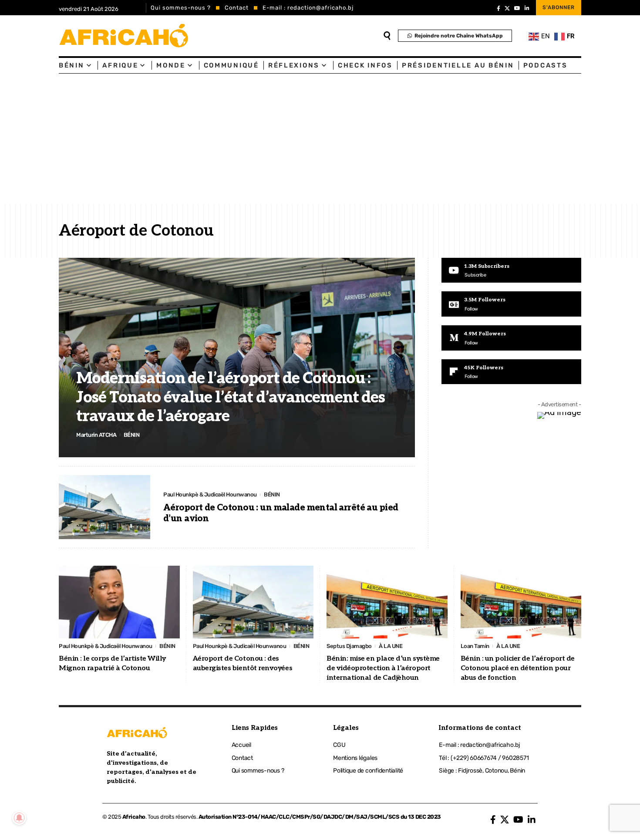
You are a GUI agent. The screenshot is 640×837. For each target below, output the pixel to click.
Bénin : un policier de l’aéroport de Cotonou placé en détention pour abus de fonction (518, 668)
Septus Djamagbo (349, 646)
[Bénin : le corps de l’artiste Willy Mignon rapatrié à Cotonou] (119, 602)
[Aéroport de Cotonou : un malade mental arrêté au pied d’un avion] (104, 507)
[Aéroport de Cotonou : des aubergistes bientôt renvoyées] (253, 602)
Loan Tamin (475, 646)
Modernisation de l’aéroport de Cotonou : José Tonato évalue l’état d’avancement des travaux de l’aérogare (230, 397)
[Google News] (511, 304)
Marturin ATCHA (96, 435)
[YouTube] (517, 8)
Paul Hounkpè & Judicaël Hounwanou (210, 494)
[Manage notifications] (19, 818)
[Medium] (511, 338)
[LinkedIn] (527, 8)
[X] (507, 8)
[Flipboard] (511, 372)
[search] (387, 35)
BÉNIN (132, 435)
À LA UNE (390, 646)
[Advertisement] (320, 139)
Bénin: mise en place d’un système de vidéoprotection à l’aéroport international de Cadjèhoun (383, 668)
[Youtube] (511, 270)
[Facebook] (498, 8)
